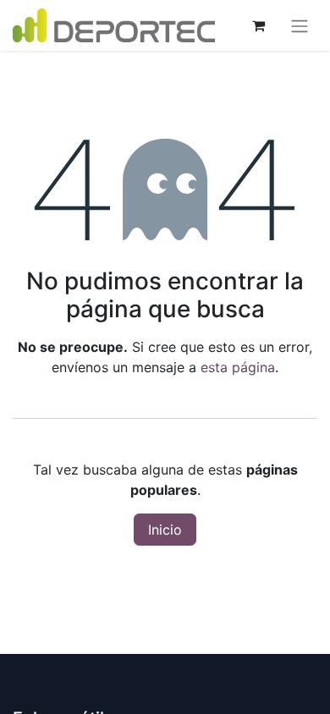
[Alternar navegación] (299, 25)
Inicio (165, 529)
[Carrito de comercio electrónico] (258, 25)
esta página (238, 367)
